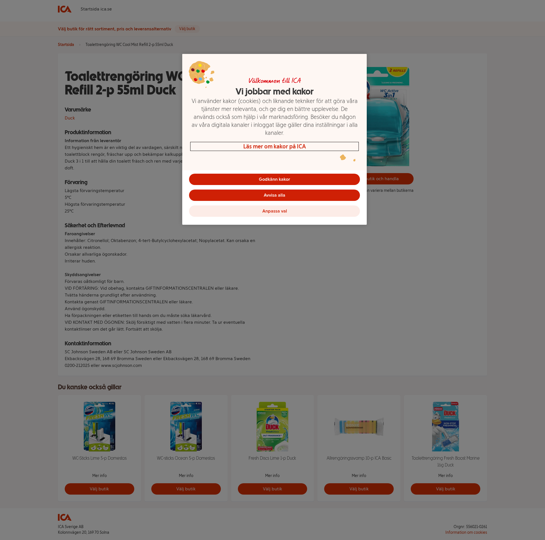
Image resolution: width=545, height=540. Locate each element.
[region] (274, 139)
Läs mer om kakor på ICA (274, 146)
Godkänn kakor (274, 179)
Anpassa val (274, 211)
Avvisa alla (274, 195)
